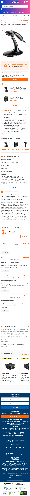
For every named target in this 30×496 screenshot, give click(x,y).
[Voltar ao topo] (15, 458)
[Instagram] (10, 447)
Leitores (17, 15)
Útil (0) (6, 252)
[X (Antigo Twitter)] (13, 447)
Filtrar (25, 236)
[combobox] (15, 6)
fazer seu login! (22, 337)
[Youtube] (16, 447)
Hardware (21, 12)
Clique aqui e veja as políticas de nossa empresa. (18, 473)
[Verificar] (8, 484)
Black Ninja (14, 12)
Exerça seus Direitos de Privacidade (15, 480)
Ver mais (15, 105)
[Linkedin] (20, 447)
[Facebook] (6, 447)
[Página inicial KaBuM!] (15, 2)
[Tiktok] (23, 447)
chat (16, 423)
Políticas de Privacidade (15, 477)
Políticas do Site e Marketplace (15, 475)
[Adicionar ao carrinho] (17, 358)
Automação (12, 15)
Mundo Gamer (6, 12)
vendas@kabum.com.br (15, 424)
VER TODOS (24, 354)
